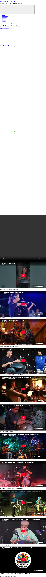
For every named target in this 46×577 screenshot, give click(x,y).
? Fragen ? (4, 18)
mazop (8, 28)
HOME (3, 15)
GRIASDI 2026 (5, 16)
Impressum (4, 21)
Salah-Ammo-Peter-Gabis (4, 45)
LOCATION (4, 19)
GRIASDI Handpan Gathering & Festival (7, 1)
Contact (3, 20)
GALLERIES (4, 17)
